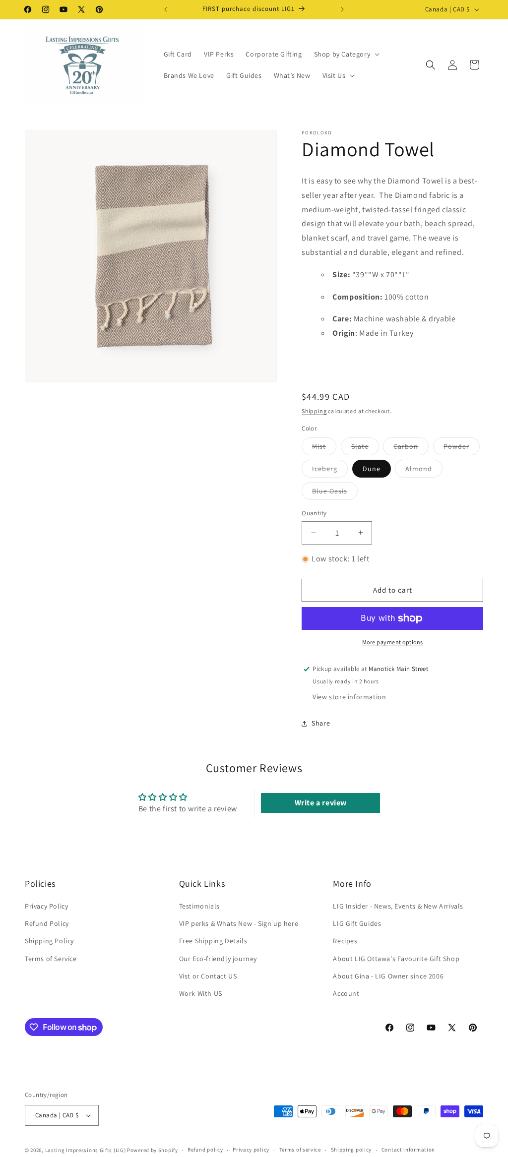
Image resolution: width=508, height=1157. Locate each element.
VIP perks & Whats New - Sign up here (239, 923)
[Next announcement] (342, 9)
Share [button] (321, 723)
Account (346, 993)
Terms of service (300, 1149)
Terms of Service (51, 958)
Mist (324, 448)
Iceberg (330, 471)
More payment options (392, 642)
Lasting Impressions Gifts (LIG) (85, 1150)
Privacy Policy (46, 906)
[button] (346, 54)
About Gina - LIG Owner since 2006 (388, 976)
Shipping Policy (49, 940)
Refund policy (205, 1149)
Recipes (345, 940)
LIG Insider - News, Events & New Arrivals (398, 906)
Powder (462, 448)
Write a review (321, 802)
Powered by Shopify (152, 1150)
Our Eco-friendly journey (218, 958)
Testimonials (199, 906)
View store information (349, 696)
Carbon (411, 448)
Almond (424, 471)
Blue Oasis (335, 493)
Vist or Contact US (208, 976)
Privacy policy (251, 1149)
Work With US (200, 993)
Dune (372, 468)
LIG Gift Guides (357, 923)
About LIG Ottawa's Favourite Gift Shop (396, 958)
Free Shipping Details (213, 940)
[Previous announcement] (166, 9)
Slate (365, 448)
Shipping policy (351, 1149)
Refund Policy (47, 923)
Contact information (408, 1149)
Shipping (314, 411)
